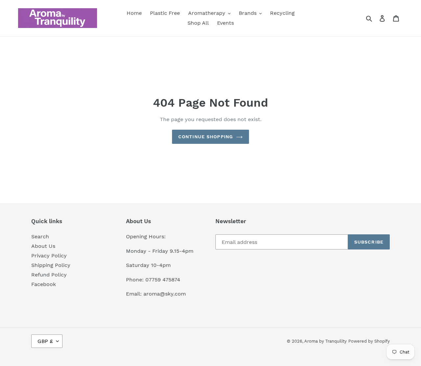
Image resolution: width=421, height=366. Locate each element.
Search (40, 236)
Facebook (43, 284)
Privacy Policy (49, 255)
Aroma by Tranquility (325, 341)
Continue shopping (205, 136)
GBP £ (45, 341)
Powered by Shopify (369, 341)
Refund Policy (49, 275)
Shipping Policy (50, 265)
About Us (43, 246)
